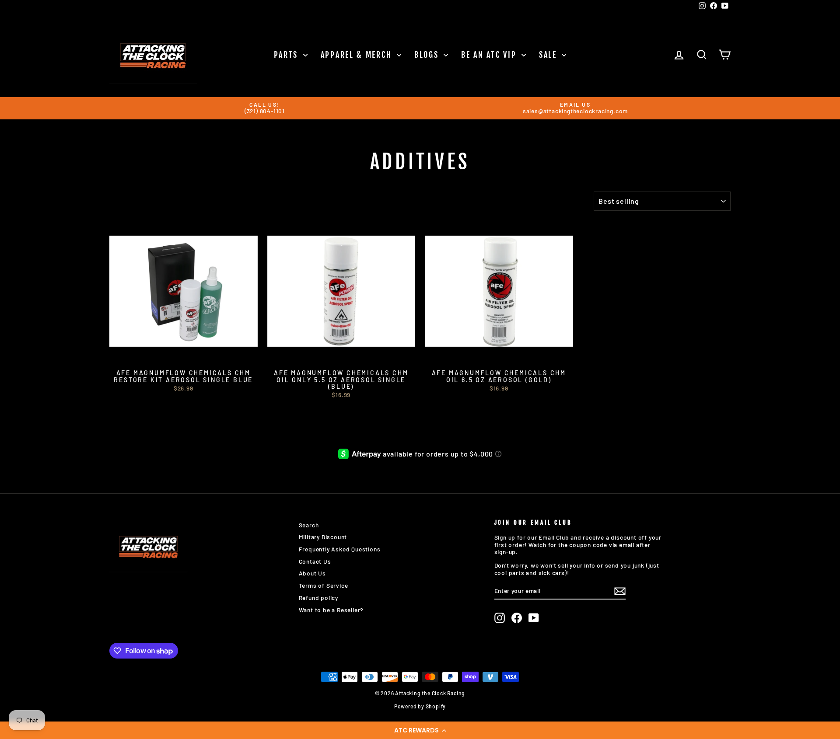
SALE (549, 54)
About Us (312, 573)
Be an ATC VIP (490, 54)
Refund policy (318, 597)
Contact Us (315, 561)
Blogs (427, 54)
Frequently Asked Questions (340, 549)
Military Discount (323, 536)
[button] (420, 730)
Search (309, 525)
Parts (287, 54)
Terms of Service (323, 585)
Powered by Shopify (420, 706)
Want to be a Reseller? (331, 610)
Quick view (183, 355)
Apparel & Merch (358, 54)
